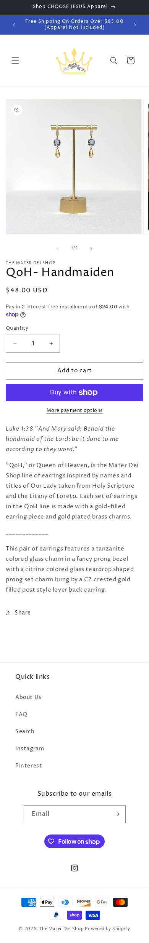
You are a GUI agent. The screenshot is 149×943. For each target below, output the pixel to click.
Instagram (29, 748)
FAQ (21, 714)
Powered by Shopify (107, 929)
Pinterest (28, 765)
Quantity (17, 328)
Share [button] (23, 612)
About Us (28, 697)
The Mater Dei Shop (61, 929)
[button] (15, 60)
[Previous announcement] (14, 24)
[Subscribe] (117, 814)
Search (25, 731)
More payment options (75, 410)
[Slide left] (57, 248)
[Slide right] (91, 248)
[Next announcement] (134, 24)
